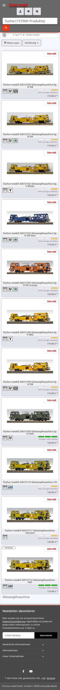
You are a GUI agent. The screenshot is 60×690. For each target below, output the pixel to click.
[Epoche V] (10, 190)
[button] (20, 11)
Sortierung (30, 42)
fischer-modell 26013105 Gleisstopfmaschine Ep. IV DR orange (30, 284)
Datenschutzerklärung (13, 621)
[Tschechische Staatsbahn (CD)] (10, 487)
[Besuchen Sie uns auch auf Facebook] (23, 671)
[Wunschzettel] (28, 11)
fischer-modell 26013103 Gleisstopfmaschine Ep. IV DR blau (30, 234)
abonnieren (46, 635)
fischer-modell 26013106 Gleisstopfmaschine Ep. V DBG (30, 333)
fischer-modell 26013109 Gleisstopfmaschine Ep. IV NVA (30, 432)
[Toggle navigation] (4, 3)
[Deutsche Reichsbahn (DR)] (15, 140)
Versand (51, 678)
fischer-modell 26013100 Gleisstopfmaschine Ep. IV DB (30, 85)
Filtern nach (12, 42)
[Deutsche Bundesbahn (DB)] (15, 91)
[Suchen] (6, 27)
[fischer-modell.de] (15, 5)
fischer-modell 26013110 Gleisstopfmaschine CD (30, 482)
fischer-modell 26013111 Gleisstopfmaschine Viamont (30, 531)
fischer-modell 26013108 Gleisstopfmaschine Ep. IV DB (30, 383)
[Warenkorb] (37, 11)
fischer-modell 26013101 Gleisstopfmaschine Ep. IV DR (30, 135)
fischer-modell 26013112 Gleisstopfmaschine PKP (30, 581)
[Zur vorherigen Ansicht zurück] (4, 34)
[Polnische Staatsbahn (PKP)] (10, 586)
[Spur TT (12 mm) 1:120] (5, 91)
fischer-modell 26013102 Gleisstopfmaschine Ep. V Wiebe (30, 185)
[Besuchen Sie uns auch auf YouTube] (31, 671)
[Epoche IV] (11, 91)
